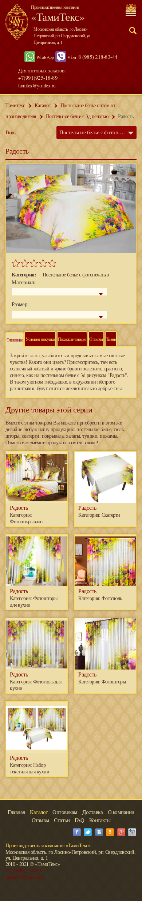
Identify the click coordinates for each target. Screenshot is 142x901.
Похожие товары (72, 339)
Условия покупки (40, 339)
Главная (16, 811)
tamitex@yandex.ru (37, 85)
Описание (15, 340)
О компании (121, 811)
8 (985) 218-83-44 (98, 56)
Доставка (92, 811)
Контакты (100, 820)
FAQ (79, 820)
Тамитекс (15, 105)
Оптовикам (65, 811)
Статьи (62, 820)
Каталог (43, 105)
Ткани (111, 339)
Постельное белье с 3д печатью (77, 116)
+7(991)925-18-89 (23, 870)
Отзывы (96, 339)
